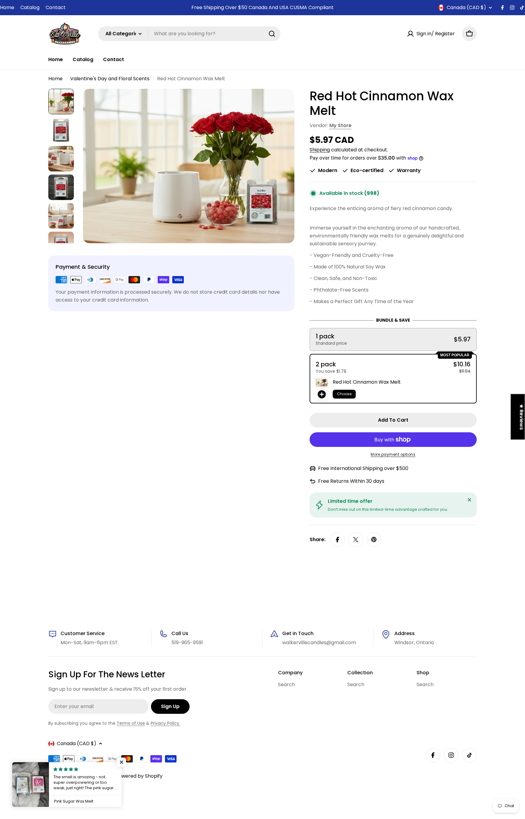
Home (7, 7)
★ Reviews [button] (521, 417)
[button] (393, 339)
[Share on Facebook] (337, 539)
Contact (56, 7)
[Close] (469, 500)
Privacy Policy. (165, 723)
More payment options (393, 454)
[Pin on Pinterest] (374, 539)
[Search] (272, 33)
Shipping (320, 149)
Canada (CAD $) (466, 8)
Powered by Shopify (139, 775)
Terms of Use (131, 723)
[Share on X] (355, 539)
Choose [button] (344, 393)
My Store (340, 125)
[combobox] (189, 33)
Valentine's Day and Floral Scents (109, 78)
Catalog (29, 7)
